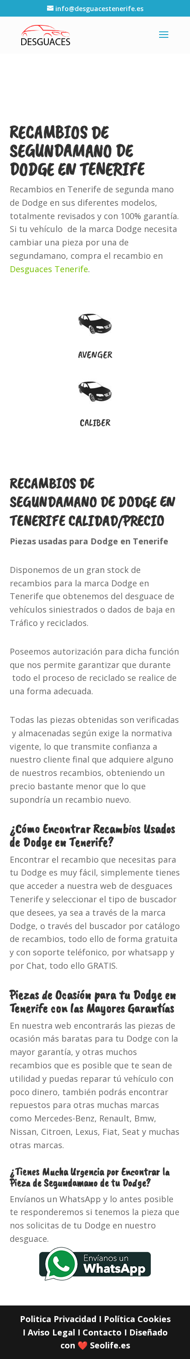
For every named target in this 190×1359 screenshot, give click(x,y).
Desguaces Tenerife (49, 268)
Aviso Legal (51, 1332)
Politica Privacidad (58, 1318)
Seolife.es (110, 1345)
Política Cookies (137, 1318)
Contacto (102, 1332)
